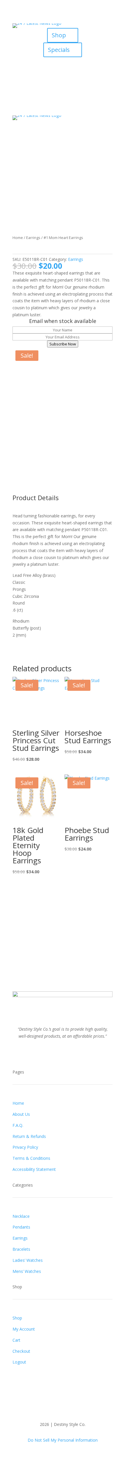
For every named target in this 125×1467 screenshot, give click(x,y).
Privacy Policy (25, 1147)
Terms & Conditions (31, 1158)
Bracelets (21, 1249)
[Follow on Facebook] (45, 61)
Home (17, 237)
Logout (19, 1362)
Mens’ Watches (26, 1271)
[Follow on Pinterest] (68, 1052)
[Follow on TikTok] (80, 61)
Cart (16, 1340)
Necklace (21, 1216)
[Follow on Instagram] (68, 61)
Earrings (33, 237)
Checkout (21, 1351)
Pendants (21, 1227)
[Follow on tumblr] (80, 1052)
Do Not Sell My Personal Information (63, 1440)
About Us (21, 1114)
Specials (59, 50)
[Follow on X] (56, 61)
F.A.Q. (17, 1125)
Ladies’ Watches (27, 1260)
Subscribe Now (62, 344)
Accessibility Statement (34, 1169)
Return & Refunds (29, 1136)
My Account (23, 1329)
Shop (59, 35)
